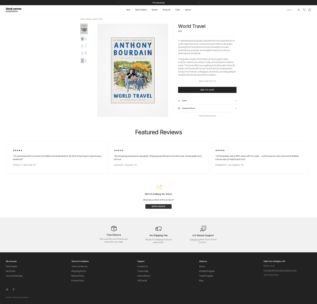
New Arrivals (160, 2)
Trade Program (206, 275)
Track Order (143, 271)
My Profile (10, 271)
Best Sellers (141, 9)
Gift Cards (142, 280)
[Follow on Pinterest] (13, 289)
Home (82, 19)
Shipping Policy (78, 271)
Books (155, 9)
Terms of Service (79, 266)
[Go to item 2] (83, 38)
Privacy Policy (77, 280)
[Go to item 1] (83, 29)
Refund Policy (77, 275)
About (188, 9)
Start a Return (143, 275)
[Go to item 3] (83, 46)
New (128, 9)
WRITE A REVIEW (158, 206)
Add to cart (207, 90)
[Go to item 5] (83, 60)
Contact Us (142, 266)
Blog (201, 280)
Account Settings (14, 275)
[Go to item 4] (83, 53)
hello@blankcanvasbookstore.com (280, 270)
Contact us (195, 239)
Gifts (177, 9)
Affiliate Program (207, 271)
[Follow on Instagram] (7, 289)
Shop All (166, 9)
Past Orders (11, 266)
